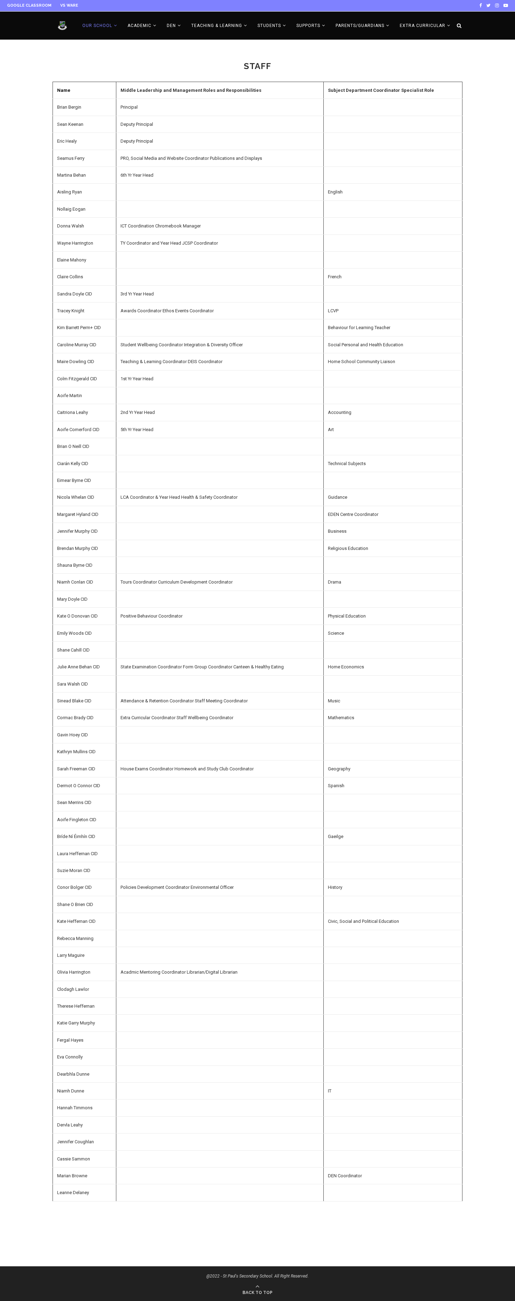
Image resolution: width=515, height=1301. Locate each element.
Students (269, 25)
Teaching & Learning (216, 25)
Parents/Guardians (360, 25)
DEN (171, 25)
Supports (308, 25)
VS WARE (69, 5)
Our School (97, 25)
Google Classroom (29, 5)
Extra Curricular (422, 25)
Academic (139, 25)
